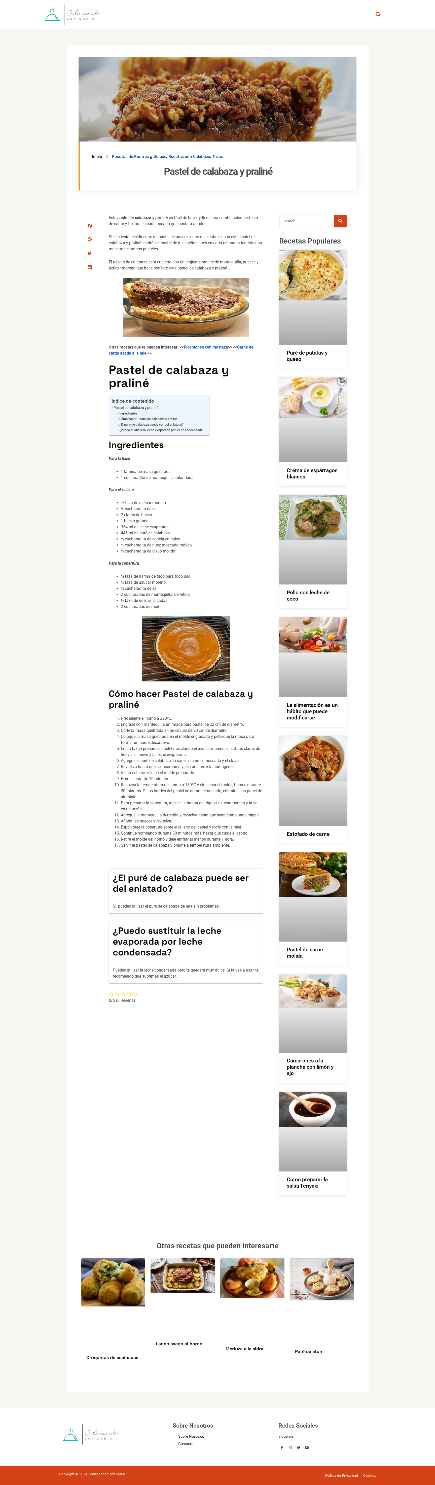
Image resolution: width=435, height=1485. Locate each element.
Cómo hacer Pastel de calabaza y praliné (148, 419)
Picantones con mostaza (206, 347)
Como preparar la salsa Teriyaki (307, 1183)
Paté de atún (308, 1351)
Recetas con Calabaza (189, 156)
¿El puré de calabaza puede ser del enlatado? (151, 424)
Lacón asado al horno (179, 1343)
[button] (89, 225)
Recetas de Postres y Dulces (139, 156)
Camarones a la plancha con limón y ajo (310, 1067)
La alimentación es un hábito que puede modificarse (312, 711)
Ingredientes (128, 413)
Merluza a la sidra (244, 1349)
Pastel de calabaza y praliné (136, 408)
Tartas (218, 156)
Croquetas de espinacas (112, 1357)
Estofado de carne (308, 834)
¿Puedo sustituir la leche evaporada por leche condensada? (161, 430)
